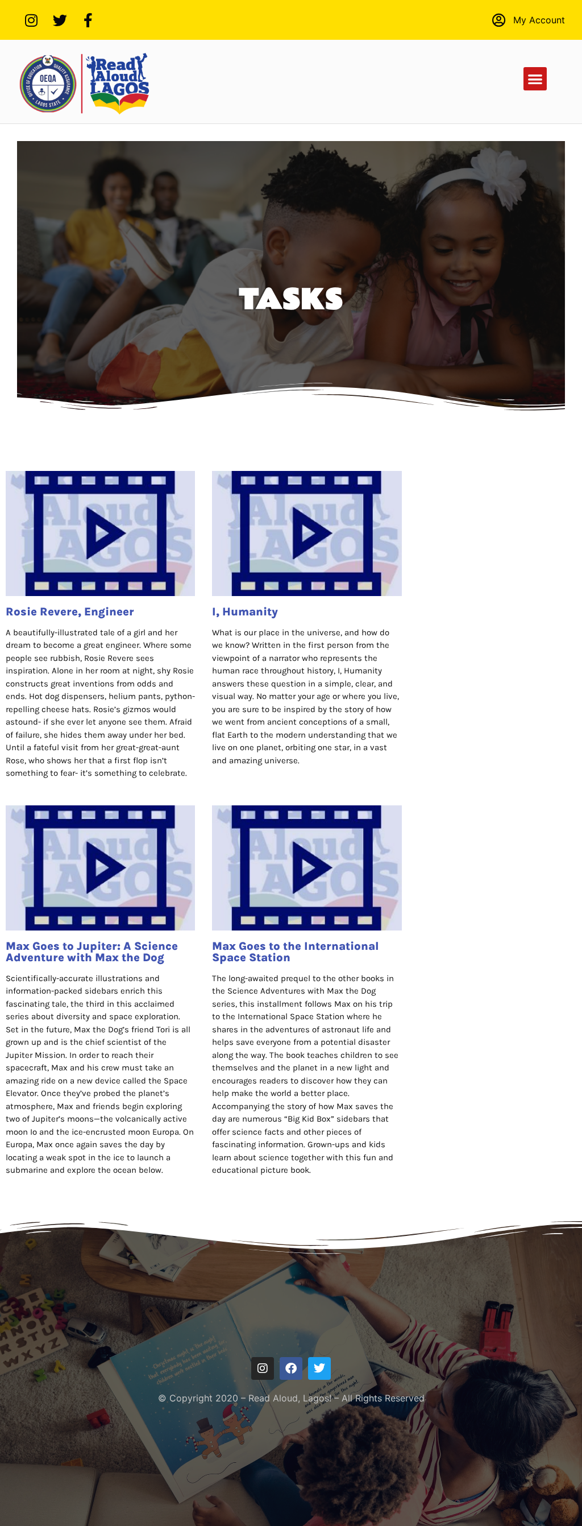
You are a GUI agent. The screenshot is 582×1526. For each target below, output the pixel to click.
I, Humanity (245, 611)
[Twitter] (59, 20)
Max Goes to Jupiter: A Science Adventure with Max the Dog (92, 952)
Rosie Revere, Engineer (70, 611)
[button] (535, 78)
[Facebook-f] (88, 20)
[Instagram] (31, 20)
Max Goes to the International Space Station (295, 952)
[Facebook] (291, 1368)
